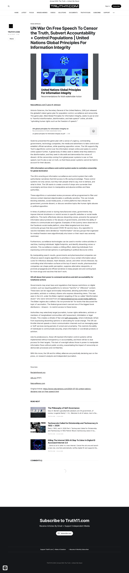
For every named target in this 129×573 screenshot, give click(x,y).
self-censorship (71, 318)
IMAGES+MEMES (42, 12)
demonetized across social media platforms (78, 299)
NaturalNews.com (38, 383)
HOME (16, 12)
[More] (113, 12)
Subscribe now (66, 533)
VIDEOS (52, 12)
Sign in (107, 6)
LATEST (23, 12)
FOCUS (31, 12)
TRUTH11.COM (14, 32)
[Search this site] (8, 6)
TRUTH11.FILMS (85, 12)
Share (12, 39)
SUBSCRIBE (97, 12)
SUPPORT (107, 12)
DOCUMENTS (73, 12)
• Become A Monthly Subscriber (79, 549)
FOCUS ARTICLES (36, 24)
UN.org (33, 378)
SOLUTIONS (62, 12)
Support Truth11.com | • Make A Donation (53, 549)
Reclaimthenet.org (38, 372)
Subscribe (116, 6)
